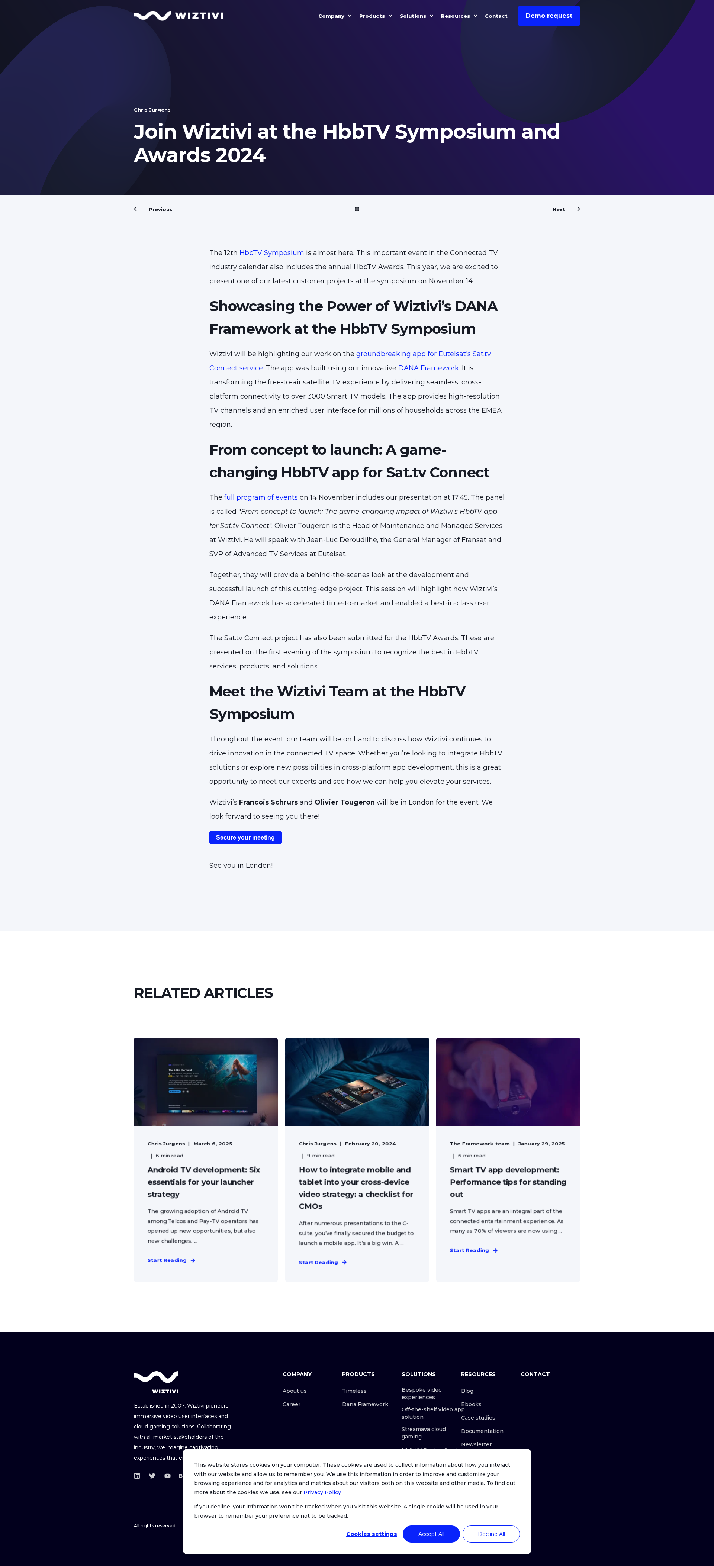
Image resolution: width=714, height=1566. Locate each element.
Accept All (431, 1534)
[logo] (156, 1382)
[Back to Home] (178, 16)
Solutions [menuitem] (413, 16)
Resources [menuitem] (455, 16)
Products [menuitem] (372, 16)
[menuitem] (349, 16)
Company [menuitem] (331, 16)
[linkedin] (139, 1476)
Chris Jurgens (152, 110)
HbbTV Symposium (271, 253)
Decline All (491, 1534)
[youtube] (167, 1476)
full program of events (261, 497)
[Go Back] (357, 209)
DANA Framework (428, 368)
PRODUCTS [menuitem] (358, 1375)
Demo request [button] (549, 15)
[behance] (180, 1476)
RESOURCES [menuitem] (478, 1375)
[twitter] (152, 1476)
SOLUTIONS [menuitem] (419, 1375)
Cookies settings (371, 1534)
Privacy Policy (322, 1492)
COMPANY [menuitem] (297, 1375)
